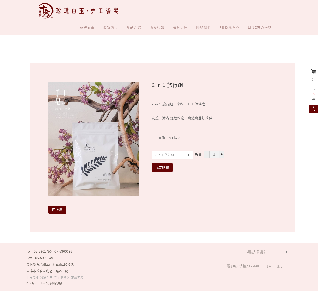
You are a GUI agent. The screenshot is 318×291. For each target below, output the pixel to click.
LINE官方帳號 (260, 27)
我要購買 (162, 167)
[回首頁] (80, 10)
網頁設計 (58, 283)
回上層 (57, 210)
